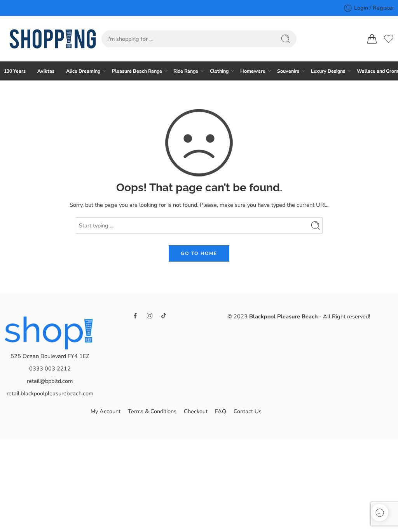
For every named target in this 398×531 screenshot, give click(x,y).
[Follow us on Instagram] (149, 315)
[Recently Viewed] (379, 512)
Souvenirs (288, 71)
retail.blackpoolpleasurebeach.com (50, 393)
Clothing (219, 71)
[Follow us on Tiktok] (163, 315)
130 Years (15, 71)
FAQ (220, 411)
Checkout (196, 411)
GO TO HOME (199, 253)
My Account (105, 411)
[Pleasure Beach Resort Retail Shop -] (52, 39)
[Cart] (372, 38)
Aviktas (45, 71)
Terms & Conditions (152, 411)
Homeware (252, 71)
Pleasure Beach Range (137, 71)
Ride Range (185, 71)
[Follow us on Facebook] (135, 316)
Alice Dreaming (83, 71)
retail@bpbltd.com (50, 381)
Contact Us (248, 411)
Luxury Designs (328, 71)
